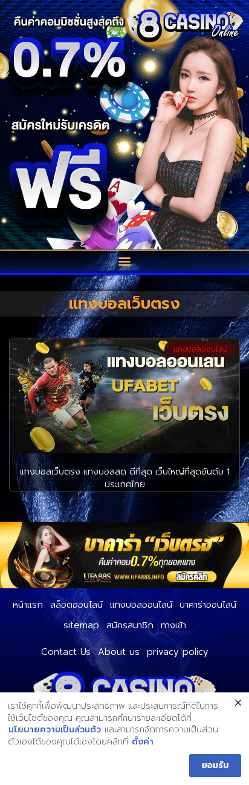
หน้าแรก (28, 604)
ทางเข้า (173, 625)
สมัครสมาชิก (130, 625)
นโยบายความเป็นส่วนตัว (54, 730)
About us (119, 652)
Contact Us (66, 652)
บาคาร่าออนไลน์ (207, 604)
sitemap (81, 625)
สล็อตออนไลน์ (76, 604)
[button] (125, 261)
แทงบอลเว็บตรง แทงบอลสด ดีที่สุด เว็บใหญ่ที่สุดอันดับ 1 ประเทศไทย (125, 478)
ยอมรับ (215, 765)
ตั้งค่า (143, 742)
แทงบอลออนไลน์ (141, 604)
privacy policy (178, 652)
